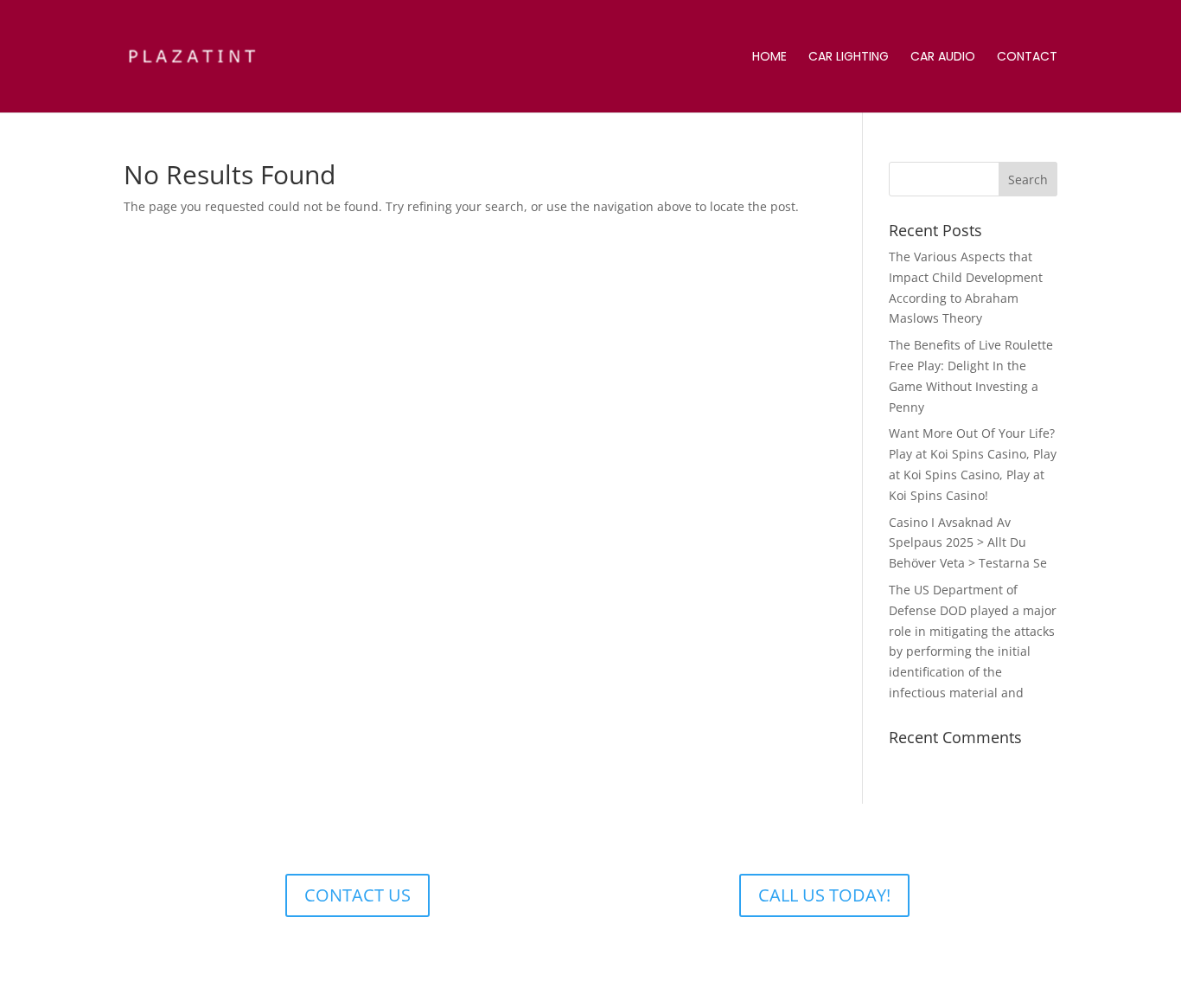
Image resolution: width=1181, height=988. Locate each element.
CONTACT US (357, 895)
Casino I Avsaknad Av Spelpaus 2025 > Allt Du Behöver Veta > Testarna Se (968, 543)
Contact (1027, 57)
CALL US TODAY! (824, 895)
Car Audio (942, 57)
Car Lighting (848, 57)
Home (769, 57)
